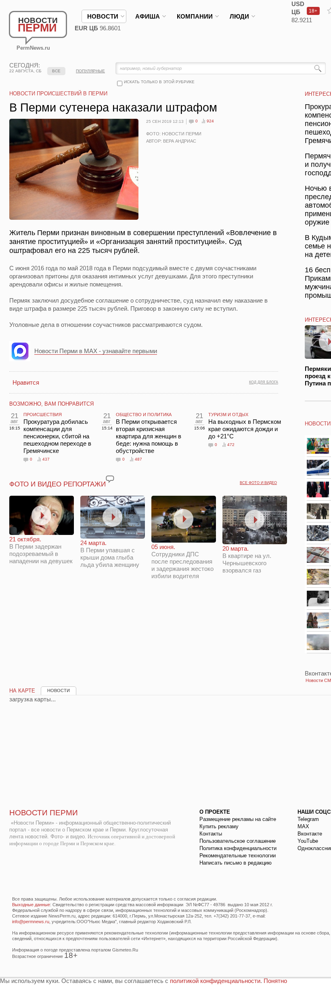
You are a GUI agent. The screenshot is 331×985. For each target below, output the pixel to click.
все (56, 71)
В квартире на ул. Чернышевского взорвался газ (246, 559)
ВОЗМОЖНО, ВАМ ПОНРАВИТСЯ (51, 404)
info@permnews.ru (30, 921)
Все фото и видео (258, 483)
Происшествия (42, 414)
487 (138, 459)
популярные (90, 71)
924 (210, 121)
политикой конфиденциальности (215, 980)
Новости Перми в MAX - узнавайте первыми (95, 350)
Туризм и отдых (228, 414)
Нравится (26, 382)
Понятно (275, 980)
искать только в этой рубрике (159, 82)
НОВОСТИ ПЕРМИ (43, 812)
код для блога (263, 382)
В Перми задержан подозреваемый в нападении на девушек (41, 550)
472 (231, 444)
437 (46, 459)
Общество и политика (144, 414)
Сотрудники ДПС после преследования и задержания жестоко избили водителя (182, 561)
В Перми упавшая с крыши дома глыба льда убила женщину (109, 553)
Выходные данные (31, 904)
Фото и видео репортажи (57, 484)
